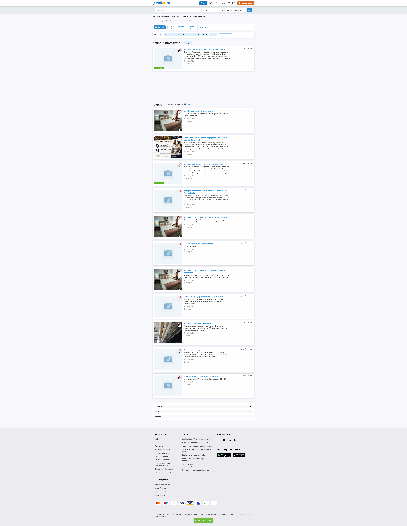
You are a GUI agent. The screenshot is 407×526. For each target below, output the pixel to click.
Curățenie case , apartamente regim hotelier (203, 297)
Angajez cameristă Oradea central (199, 111)
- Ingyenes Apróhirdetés (192, 465)
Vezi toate (188, 43)
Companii (190, 27)
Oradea (212, 35)
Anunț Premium (161, 488)
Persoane (181, 27)
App (204, 3)
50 (189, 105)
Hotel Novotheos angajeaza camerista (201, 376)
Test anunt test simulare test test (198, 244)
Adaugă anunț (246, 3)
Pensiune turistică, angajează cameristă (201, 350)
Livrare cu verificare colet (165, 472)
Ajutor (157, 439)
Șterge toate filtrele (225, 35)
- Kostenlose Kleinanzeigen (197, 470)
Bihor (203, 35)
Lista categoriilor (161, 456)
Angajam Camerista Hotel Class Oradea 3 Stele (204, 49)
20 (185, 105)
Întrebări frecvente (162, 449)
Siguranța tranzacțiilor (163, 460)
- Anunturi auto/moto (196, 439)
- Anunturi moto (193, 455)
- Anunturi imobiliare (195, 442)
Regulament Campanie (164, 469)
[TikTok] (241, 440)
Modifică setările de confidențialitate (162, 464)
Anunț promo (160, 495)
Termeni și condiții (162, 453)
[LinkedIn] (230, 440)
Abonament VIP (161, 491)
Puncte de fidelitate (162, 484)
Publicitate (159, 446)
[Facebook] (219, 440)
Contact (158, 442)
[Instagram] (235, 440)
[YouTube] (224, 440)
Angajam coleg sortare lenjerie (197, 323)
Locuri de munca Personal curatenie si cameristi (181, 35)
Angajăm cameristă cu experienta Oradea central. (206, 217)
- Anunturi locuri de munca (197, 446)
